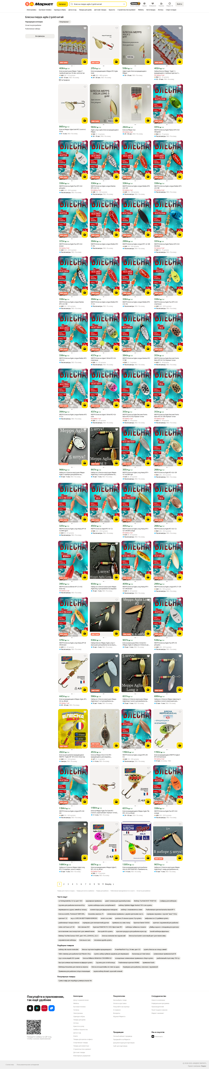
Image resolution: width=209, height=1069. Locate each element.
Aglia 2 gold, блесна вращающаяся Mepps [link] (134, 72)
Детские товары (79, 1052)
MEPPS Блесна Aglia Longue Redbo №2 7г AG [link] (104, 245)
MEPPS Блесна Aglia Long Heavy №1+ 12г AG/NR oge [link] (135, 473)
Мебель (76, 1003)
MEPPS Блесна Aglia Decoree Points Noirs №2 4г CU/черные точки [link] (166, 359)
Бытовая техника (79, 1007)
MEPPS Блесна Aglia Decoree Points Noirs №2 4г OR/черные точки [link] (166, 415)
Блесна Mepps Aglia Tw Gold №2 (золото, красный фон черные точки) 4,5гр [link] (104, 812)
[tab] (31, 10)
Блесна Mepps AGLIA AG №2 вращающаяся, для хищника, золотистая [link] (101, 756)
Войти (179, 4)
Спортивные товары (80, 1043)
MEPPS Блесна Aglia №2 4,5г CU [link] (165, 529)
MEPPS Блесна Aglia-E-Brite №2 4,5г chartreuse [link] (103, 359)
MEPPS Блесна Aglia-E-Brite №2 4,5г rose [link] (103, 415)
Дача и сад (77, 1033)
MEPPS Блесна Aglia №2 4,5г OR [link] (165, 472)
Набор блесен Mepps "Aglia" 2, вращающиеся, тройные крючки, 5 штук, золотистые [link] (166, 72)
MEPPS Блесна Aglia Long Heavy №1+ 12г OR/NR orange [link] (135, 530)
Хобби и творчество (80, 1029)
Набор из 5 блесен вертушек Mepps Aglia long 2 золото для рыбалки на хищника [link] (103, 473)
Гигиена (76, 1010)
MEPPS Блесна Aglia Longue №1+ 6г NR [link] (136, 244)
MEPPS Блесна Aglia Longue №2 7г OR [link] (167, 587)
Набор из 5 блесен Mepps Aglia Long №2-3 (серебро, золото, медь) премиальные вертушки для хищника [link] (72, 868)
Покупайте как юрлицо (121, 1007)
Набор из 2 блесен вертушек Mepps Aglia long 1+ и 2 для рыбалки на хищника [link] (103, 700)
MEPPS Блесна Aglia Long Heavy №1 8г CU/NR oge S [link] (72, 530)
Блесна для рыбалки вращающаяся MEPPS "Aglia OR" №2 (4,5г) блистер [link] (72, 756)
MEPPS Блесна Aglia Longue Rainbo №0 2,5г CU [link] (103, 187)
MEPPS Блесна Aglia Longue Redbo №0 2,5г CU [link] (73, 359)
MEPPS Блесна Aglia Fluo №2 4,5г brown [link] (71, 245)
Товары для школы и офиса (82, 1039)
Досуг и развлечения (80, 1000)
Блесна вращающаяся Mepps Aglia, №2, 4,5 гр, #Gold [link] (73, 700)
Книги (75, 1036)
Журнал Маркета (119, 1016)
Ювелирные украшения (81, 1056)
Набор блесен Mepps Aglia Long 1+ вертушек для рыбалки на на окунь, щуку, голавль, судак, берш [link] (103, 644)
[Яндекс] (203, 1066)
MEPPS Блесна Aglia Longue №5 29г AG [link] (71, 812)
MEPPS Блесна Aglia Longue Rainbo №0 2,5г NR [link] (71, 303)
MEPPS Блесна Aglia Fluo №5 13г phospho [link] (165, 644)
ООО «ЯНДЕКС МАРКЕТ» (197, 1063)
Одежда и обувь (79, 1016)
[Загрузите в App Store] (30, 1011)
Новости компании (158, 1000)
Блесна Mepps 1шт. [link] (129, 130)
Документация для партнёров (124, 1043)
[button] (64, 22)
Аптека (75, 1023)
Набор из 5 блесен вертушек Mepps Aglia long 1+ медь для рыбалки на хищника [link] (167, 868)
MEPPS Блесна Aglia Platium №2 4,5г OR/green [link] (167, 131)
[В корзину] (84, 61)
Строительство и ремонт (82, 1049)
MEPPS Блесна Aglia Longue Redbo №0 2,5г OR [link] (136, 187)
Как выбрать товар (119, 1000)
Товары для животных (81, 1046)
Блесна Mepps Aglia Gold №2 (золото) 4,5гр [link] (72, 130)
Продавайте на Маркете (121, 1039)
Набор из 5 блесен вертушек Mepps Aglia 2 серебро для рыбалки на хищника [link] (72, 473)
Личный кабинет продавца (122, 1036)
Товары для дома (79, 1020)
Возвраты (116, 1013)
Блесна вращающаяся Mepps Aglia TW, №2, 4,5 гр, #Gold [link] (136, 812)
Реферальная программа (160, 1003)
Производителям (158, 1007)
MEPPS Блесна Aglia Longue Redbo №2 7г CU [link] (104, 303)
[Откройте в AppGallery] (44, 1011)
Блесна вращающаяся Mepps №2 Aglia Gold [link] (104, 72)
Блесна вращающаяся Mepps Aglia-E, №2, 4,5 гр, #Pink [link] (104, 868)
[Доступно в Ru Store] (52, 1011)
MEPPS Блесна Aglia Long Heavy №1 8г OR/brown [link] (72, 644)
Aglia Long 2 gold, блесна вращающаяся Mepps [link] (104, 131)
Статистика (10, 1065)
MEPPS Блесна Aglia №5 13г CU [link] (102, 529)
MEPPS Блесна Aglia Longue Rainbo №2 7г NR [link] (136, 359)
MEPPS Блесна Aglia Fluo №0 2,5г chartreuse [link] (166, 303)
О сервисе (117, 1010)
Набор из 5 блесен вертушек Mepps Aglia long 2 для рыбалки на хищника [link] (103, 588)
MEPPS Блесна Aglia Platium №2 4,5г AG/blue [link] (167, 245)
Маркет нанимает (158, 1013)
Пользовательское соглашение (28, 1065)
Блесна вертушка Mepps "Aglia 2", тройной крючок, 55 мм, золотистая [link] (71, 72)
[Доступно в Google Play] (37, 1011)
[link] (70, 901)
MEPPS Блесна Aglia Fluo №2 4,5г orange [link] (166, 812)
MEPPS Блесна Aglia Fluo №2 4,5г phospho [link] (71, 187)
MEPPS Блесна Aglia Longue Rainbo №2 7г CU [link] (73, 415)
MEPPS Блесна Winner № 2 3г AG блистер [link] (70, 588)
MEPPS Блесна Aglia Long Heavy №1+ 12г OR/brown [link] (135, 588)
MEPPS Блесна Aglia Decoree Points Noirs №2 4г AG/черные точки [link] (135, 415)
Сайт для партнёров (120, 1046)
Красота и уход (78, 1026)
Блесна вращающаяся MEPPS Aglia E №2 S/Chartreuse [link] (167, 756)
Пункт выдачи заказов (159, 1010)
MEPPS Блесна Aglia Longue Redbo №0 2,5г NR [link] (168, 187)
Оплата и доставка (119, 1003)
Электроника (78, 1013)
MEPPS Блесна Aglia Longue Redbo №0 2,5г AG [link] (136, 303)
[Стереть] (124, 4)
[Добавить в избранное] (85, 28)
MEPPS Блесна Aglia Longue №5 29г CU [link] (135, 756)
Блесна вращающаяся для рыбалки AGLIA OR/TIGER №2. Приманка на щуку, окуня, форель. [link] (135, 868)
